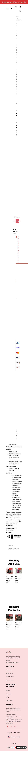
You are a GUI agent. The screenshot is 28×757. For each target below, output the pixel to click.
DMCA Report (14, 743)
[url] (8, 660)
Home (17, 16)
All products (18, 18)
